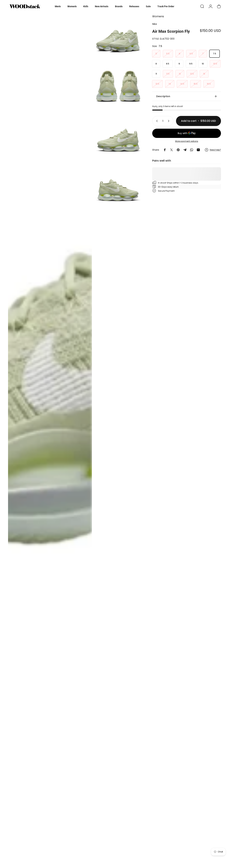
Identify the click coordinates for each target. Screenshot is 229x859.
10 (203, 63)
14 (170, 83)
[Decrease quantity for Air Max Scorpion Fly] (156, 121)
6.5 (191, 53)
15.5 (195, 83)
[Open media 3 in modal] (118, 85)
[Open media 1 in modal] (50, 434)
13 (204, 73)
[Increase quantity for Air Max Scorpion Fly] (169, 121)
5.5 (167, 53)
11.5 (167, 73)
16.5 (209, 83)
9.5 (190, 63)
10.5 (215, 63)
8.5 (167, 63)
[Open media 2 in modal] (118, 36)
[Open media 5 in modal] (118, 184)
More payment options (186, 141)
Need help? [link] (215, 149)
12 (180, 73)
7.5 (214, 53)
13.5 (157, 83)
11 (156, 73)
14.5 (182, 83)
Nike (154, 24)
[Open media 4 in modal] (118, 135)
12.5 (192, 73)
